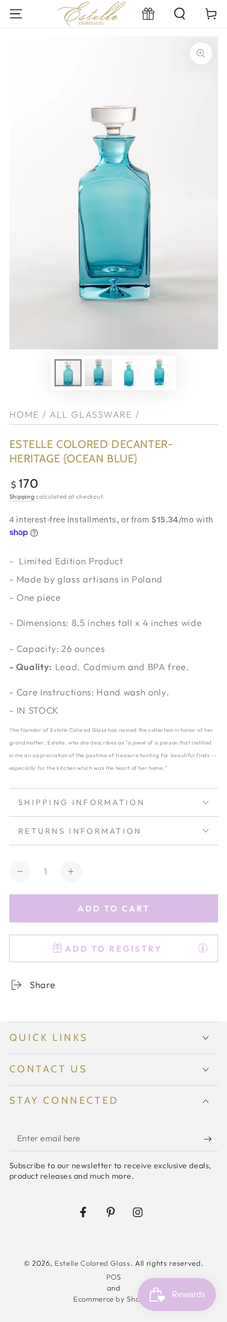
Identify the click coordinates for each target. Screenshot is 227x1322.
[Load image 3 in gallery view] (128, 372)
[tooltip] (203, 948)
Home (24, 414)
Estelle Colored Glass (93, 1263)
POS (113, 1276)
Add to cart (114, 908)
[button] (180, 13)
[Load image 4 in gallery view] (158, 372)
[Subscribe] (211, 1139)
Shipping (22, 496)
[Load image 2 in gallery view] (98, 372)
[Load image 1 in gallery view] (68, 372)
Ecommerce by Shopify (113, 1298)
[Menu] (15, 13)
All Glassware (91, 414)
